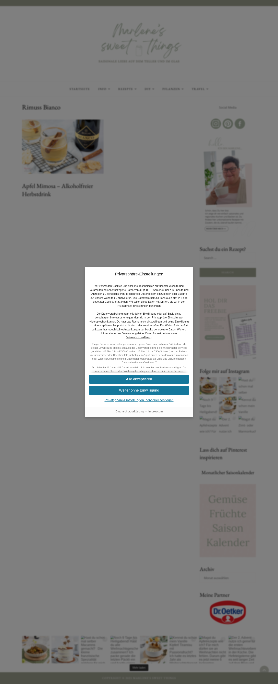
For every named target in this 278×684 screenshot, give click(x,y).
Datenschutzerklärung (138, 337)
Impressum (155, 411)
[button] (139, 390)
